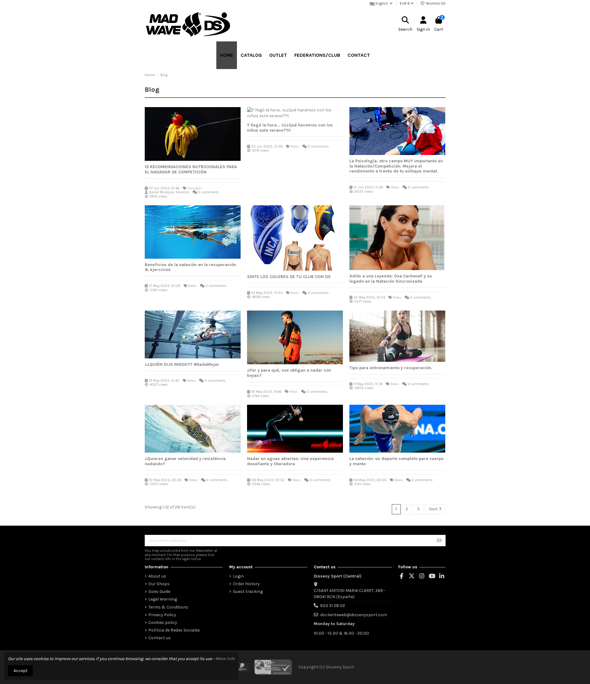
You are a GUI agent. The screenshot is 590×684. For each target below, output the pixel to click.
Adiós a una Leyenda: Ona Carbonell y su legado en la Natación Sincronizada (390, 278)
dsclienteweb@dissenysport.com (353, 614)
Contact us (159, 637)
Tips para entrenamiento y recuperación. (390, 367)
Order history (246, 583)
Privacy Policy (162, 614)
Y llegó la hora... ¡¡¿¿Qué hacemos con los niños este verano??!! (290, 127)
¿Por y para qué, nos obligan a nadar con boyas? (289, 373)
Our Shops (159, 583)
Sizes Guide (159, 591)
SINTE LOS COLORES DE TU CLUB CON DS (289, 276)
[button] (251, 55)
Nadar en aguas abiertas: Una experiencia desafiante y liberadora (290, 461)
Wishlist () (435, 3)
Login (238, 576)
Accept (21, 670)
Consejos (194, 188)
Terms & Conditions (168, 607)
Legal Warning (162, 599)
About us (157, 576)
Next (434, 509)
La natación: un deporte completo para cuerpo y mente (396, 461)
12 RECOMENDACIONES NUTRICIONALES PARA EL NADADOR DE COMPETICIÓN (191, 169)
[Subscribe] (439, 541)
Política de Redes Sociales (174, 630)
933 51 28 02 (332, 605)
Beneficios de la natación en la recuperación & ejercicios (190, 267)
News (294, 147)
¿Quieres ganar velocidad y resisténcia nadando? (185, 461)
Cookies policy (162, 622)
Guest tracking (248, 591)
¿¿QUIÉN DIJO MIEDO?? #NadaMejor (182, 364)
